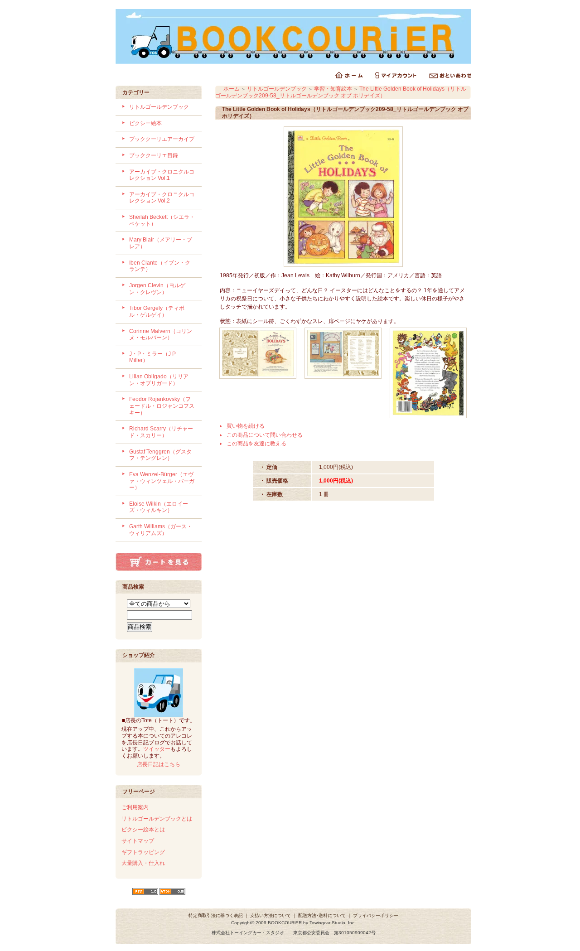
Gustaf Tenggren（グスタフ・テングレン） (160, 455)
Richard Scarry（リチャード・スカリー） (161, 432)
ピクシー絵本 (145, 123)
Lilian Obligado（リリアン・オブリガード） (158, 379)
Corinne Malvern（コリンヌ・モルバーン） (160, 334)
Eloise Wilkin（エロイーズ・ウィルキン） (158, 507)
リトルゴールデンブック (159, 107)
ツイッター (156, 749)
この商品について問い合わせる (265, 435)
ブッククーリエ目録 (153, 155)
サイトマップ (137, 841)
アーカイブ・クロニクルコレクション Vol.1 (161, 175)
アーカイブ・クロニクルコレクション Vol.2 (161, 197)
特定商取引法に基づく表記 (215, 915)
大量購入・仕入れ (143, 863)
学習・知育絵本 (333, 89)
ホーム (231, 89)
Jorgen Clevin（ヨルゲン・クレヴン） (157, 288)
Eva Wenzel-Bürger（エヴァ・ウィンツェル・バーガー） (161, 481)
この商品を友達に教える (256, 443)
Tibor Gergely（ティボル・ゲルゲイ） (156, 311)
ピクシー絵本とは (143, 829)
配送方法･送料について (322, 915)
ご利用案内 (135, 807)
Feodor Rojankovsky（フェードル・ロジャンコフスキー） (161, 405)
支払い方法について (270, 915)
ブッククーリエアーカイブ (161, 139)
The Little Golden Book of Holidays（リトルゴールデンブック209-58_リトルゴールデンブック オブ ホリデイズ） (340, 92)
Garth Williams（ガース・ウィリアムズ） (160, 529)
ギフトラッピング (143, 852)
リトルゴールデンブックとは (156, 819)
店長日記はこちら (158, 764)
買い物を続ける (246, 426)
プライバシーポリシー (375, 915)
